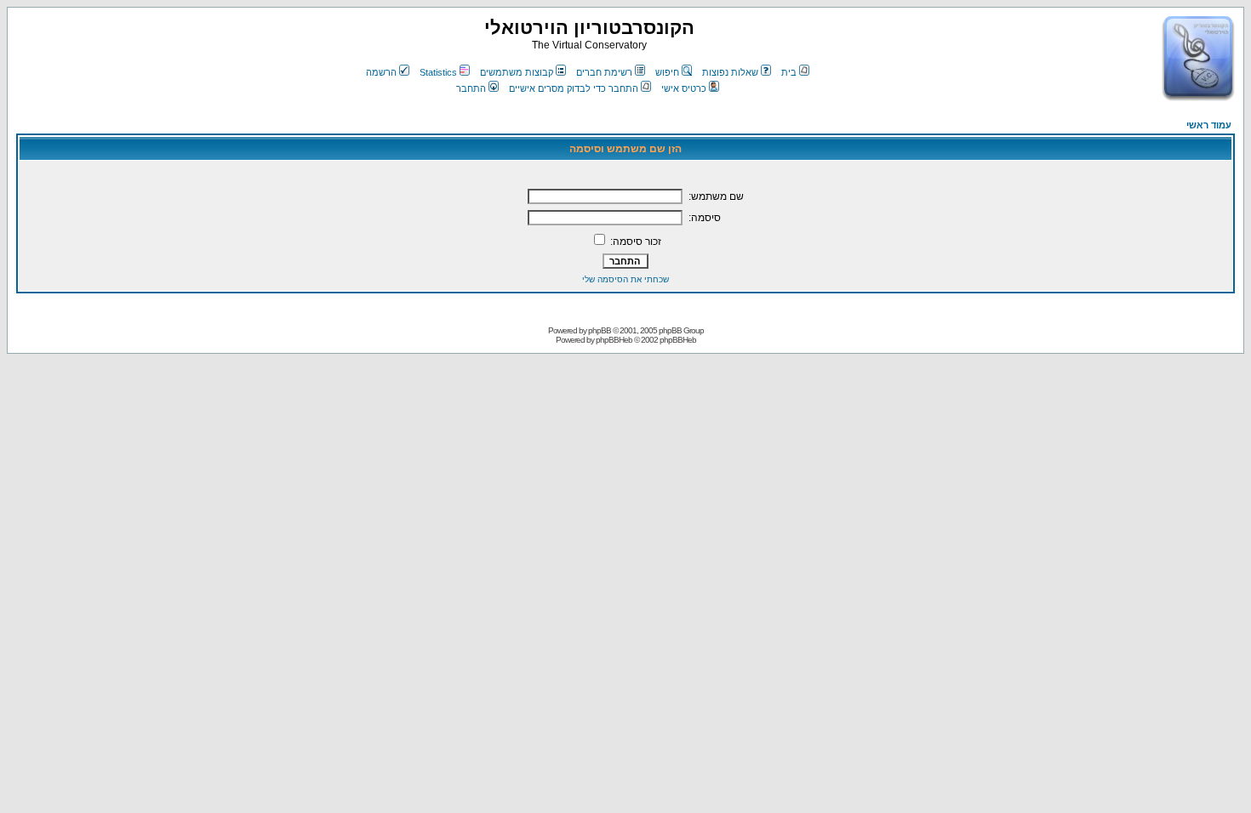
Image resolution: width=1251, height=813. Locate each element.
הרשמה (381, 72)
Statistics (438, 72)
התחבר (471, 88)
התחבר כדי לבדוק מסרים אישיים (573, 88)
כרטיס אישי (683, 88)
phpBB (599, 330)
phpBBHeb (614, 339)
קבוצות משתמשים (516, 72)
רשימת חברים (604, 72)
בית (789, 72)
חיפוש (667, 72)
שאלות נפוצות (730, 72)
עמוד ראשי (1208, 125)
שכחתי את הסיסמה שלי (625, 279)
